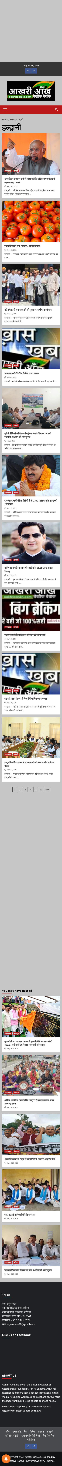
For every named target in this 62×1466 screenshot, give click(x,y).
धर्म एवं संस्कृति (11, 1435)
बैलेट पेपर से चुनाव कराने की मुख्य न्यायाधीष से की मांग (28, 309)
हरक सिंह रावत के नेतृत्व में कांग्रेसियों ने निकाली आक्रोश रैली (29, 1159)
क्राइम (41, 1431)
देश (25, 1431)
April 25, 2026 (11, 575)
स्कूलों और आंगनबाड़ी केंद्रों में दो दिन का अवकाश (25, 698)
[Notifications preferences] (6, 1458)
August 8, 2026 (12, 186)
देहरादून (16, 1033)
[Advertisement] (31, 31)
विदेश (32, 1431)
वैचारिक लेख (48, 1435)
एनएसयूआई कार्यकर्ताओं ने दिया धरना (19, 1214)
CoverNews (32, 1460)
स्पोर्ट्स (50, 1431)
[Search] (57, 109)
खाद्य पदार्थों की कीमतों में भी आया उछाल (21, 373)
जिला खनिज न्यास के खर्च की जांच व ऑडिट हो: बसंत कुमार (28, 1270)
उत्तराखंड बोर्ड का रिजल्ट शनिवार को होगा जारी (24, 635)
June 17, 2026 (11, 314)
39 (41, 789)
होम (8, 1431)
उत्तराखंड (8, 171)
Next (47, 789)
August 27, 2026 (12, 1049)
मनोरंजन (31, 1439)
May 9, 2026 (11, 441)
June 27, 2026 (11, 250)
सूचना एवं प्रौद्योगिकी (30, 1435)
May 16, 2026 (11, 377)
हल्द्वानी (16, 171)
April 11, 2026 (11, 770)
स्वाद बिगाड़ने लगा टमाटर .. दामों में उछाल (22, 246)
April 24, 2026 (11, 639)
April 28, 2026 (11, 508)
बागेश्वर (16, 1207)
